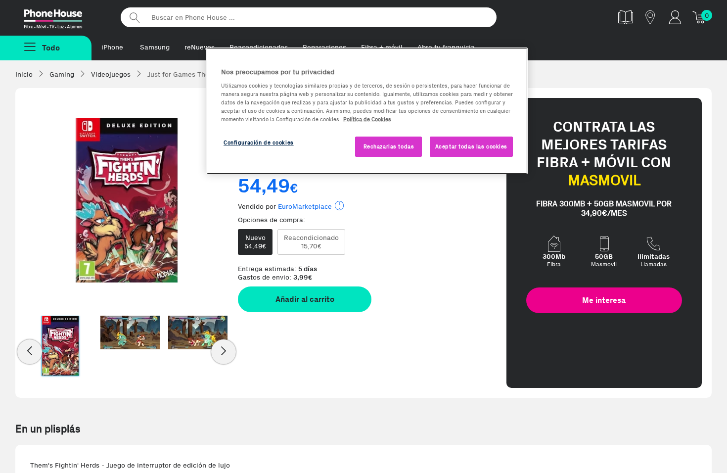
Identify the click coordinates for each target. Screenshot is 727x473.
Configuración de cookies (259, 142)
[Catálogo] (625, 17)
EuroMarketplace (305, 206)
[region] (367, 111)
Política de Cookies (367, 119)
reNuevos (199, 47)
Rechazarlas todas (389, 146)
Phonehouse (62, 17)
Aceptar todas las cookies (471, 146)
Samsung (155, 47)
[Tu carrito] (699, 17)
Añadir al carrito (304, 299)
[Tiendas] (650, 17)
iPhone (112, 47)
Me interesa (604, 300)
